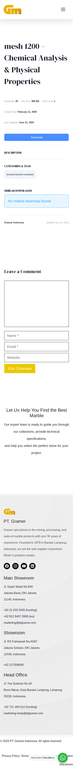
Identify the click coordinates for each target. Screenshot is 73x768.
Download (36, 137)
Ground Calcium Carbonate (20, 174)
